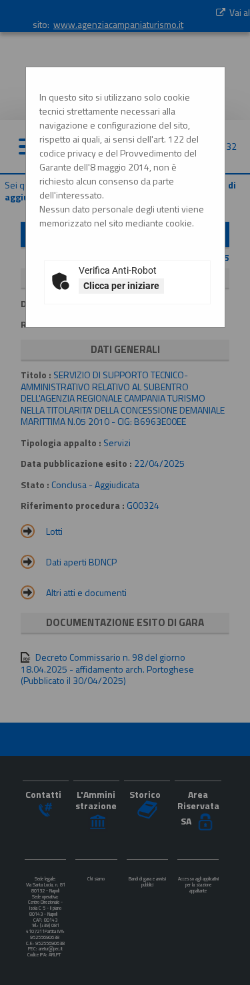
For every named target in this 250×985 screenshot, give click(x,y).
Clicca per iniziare (121, 285)
